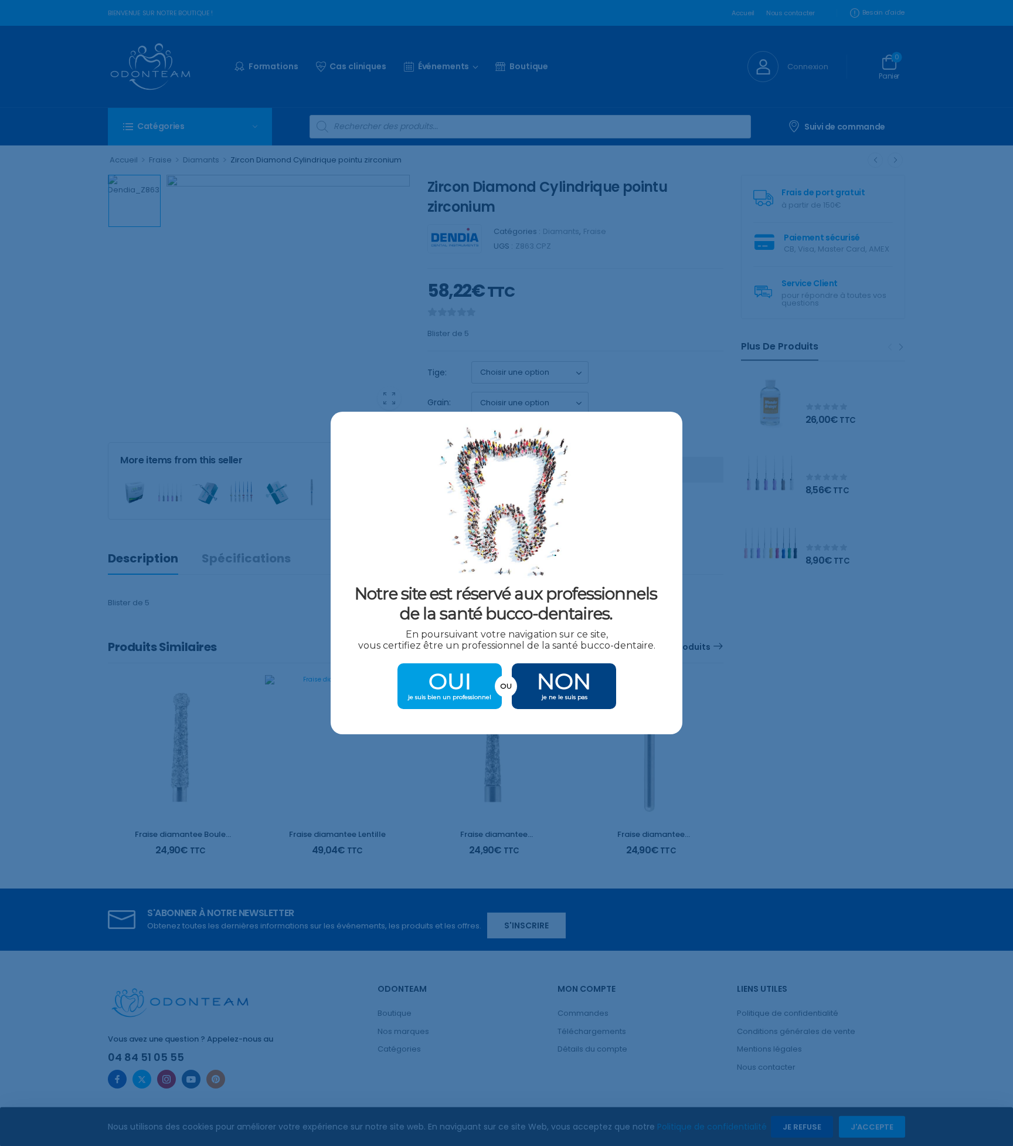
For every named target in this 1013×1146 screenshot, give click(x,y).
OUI (450, 681)
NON (564, 681)
